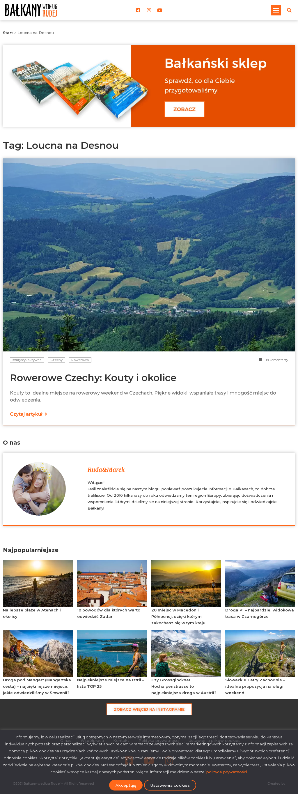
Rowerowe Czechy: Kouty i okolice (93, 377)
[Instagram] (149, 10)
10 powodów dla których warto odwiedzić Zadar (108, 613)
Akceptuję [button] (126, 785)
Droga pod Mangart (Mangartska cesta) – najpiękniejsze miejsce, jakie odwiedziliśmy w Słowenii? (37, 686)
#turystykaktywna (27, 360)
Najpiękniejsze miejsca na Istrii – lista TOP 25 (110, 683)
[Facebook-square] (138, 10)
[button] (276, 10)
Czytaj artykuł (27, 414)
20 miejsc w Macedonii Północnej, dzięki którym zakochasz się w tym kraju (178, 616)
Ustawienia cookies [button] (170, 785)
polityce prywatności (226, 772)
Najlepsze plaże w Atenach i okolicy (32, 613)
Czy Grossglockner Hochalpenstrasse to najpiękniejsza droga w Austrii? (184, 686)
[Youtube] (159, 10)
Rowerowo (80, 360)
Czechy (56, 360)
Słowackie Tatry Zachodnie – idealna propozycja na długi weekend (255, 686)
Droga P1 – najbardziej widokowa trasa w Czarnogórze (259, 613)
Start (8, 32)
